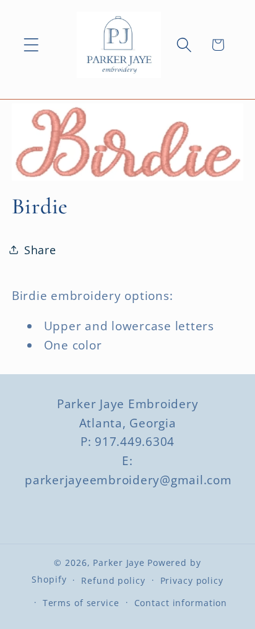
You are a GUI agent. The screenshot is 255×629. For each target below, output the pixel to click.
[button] (31, 45)
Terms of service (81, 603)
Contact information (181, 603)
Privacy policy (191, 580)
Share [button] (40, 249)
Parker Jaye (119, 562)
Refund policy (113, 580)
